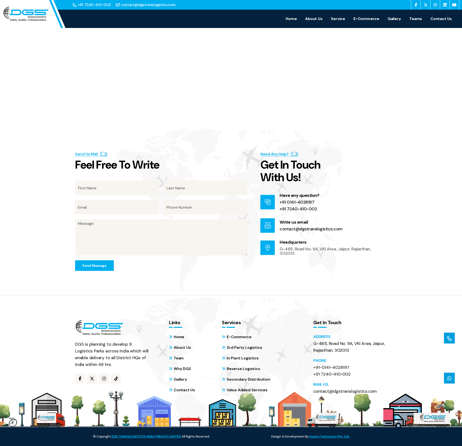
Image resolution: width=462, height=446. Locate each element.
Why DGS (182, 368)
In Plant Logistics (242, 358)
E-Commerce (366, 19)
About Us (313, 19)
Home (291, 19)
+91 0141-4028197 (297, 202)
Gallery (394, 19)
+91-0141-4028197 (331, 367)
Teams (415, 19)
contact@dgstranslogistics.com (148, 5)
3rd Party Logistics (244, 347)
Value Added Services (247, 389)
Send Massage (94, 265)
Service (338, 19)
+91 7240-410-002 (94, 5)
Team (179, 358)
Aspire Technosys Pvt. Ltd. (329, 436)
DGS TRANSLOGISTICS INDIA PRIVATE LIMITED (146, 436)
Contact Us (441, 19)
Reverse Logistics (243, 368)
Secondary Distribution (248, 379)
